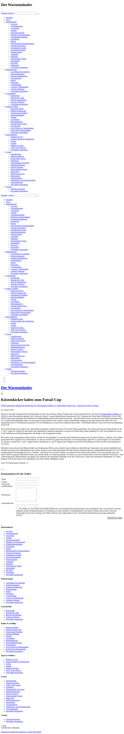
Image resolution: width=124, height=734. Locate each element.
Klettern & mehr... (17, 146)
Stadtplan (14, 57)
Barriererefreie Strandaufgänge (22, 44)
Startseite (9, 18)
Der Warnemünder (16, 387)
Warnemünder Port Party (20, 163)
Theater (13, 117)
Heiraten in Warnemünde (20, 35)
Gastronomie (11, 93)
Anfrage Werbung (17, 89)
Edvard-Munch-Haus (19, 124)
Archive (11, 13)
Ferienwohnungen (18, 74)
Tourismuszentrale (18, 33)
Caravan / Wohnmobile (19, 87)
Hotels (13, 80)
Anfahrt (14, 31)
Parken (13, 41)
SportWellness (11, 135)
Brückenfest (15, 176)
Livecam (14, 24)
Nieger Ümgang (17, 167)
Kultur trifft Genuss (18, 159)
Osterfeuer (15, 161)
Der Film (14, 63)
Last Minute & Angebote (20, 72)
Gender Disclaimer (34, 732)
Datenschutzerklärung (18, 732)
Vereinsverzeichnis (18, 189)
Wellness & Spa (17, 137)
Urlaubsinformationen (19, 37)
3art (4, 726)
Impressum (5, 732)
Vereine (9, 187)
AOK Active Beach (18, 148)
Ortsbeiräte (15, 65)
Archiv (11, 195)
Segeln (13, 141)
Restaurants (15, 96)
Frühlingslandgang (18, 165)
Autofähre (14, 54)
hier (104, 513)
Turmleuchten (16, 154)
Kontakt (4, 13)
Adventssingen (16, 178)
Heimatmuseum (17, 122)
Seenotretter (15, 61)
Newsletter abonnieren (19, 67)
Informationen (11, 22)
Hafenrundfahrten (17, 115)
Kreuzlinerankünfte (18, 50)
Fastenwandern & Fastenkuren (22, 139)
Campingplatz (16, 85)
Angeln (13, 143)
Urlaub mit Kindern (18, 46)
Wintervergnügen (17, 156)
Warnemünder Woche (19, 169)
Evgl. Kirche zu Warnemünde (22, 128)
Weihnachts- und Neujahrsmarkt (23, 180)
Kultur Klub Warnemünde (21, 130)
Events (8, 152)
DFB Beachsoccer (18, 174)
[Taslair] (2, 394)
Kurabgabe (15, 39)
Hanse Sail (15, 172)
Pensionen (15, 83)
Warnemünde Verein (18, 59)
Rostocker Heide (17, 109)
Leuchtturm (15, 119)
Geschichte (15, 28)
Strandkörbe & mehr (18, 48)
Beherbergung (11, 70)
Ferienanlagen (16, 78)
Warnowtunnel (16, 52)
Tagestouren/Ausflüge (19, 113)
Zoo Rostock (16, 126)
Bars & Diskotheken (18, 100)
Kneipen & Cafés (17, 98)
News (8, 20)
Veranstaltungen (17, 26)
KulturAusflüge (12, 106)
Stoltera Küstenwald (18, 111)
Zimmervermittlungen (19, 76)
